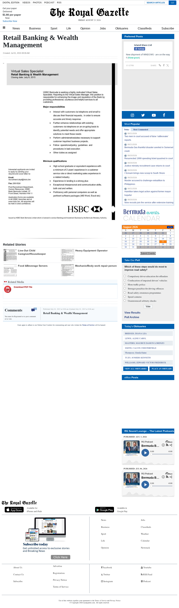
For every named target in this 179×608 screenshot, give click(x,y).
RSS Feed (147, 574)
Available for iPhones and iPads (34, 509)
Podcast (147, 581)
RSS (59, 2)
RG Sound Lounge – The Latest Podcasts (149, 431)
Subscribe (168, 28)
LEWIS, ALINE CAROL (135, 338)
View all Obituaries (135, 368)
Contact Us (18, 574)
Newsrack (145, 547)
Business (35, 28)
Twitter (106, 574)
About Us (17, 567)
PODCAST (49, 2)
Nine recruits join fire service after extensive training (148, 202)
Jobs (103, 28)
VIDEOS (26, 2)
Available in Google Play (122, 509)
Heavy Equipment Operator (91, 250)
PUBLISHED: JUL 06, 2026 (135, 468)
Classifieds (145, 28)
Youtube (147, 567)
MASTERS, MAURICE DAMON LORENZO (144, 343)
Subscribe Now (10, 21)
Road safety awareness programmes (144, 292)
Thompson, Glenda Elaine (135, 352)
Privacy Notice (60, 579)
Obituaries (121, 28)
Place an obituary (162, 368)
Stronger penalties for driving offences (146, 288)
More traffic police (136, 284)
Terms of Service (88, 325)
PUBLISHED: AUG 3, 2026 (135, 436)
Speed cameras (135, 296)
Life (68, 28)
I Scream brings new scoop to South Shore (144, 173)
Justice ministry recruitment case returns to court (147, 166)
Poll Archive (131, 317)
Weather (145, 533)
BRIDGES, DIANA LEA (136, 333)
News (16, 28)
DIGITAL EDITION (11, 2)
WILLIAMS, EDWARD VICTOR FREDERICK (145, 362)
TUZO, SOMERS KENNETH (138, 357)
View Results (132, 312)
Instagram (108, 581)
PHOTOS (37, 2)
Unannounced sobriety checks (142, 300)
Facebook (107, 567)
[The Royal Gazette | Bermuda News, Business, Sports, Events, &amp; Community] (89, 12)
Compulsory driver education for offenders (148, 276)
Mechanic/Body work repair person (96, 265)
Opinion (85, 28)
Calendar (145, 540)
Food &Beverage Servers (33, 265)
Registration (59, 573)
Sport (54, 28)
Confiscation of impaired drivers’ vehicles (147, 280)
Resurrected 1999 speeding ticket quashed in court (148, 158)
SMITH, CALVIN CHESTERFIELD (140, 347)
